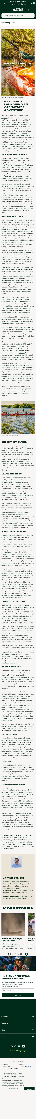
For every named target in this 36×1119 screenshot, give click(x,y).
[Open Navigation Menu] (3, 10)
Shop (3, 1030)
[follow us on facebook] (12, 1046)
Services (4, 1023)
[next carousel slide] (32, 3)
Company (4, 1016)
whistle (28, 357)
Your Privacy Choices (23, 1066)
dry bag (22, 353)
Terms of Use (4, 1064)
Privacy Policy (21, 1064)
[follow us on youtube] (23, 1046)
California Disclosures (12, 1068)
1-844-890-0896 (12, 1078)
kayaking (4, 118)
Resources (5, 1037)
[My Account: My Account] (28, 10)
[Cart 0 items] (32, 10)
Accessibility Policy (6, 1066)
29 (21, 954)
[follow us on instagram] (16, 1046)
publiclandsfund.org (12, 1088)
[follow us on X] (20, 1046)
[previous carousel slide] (4, 3)
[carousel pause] (34, 3)
